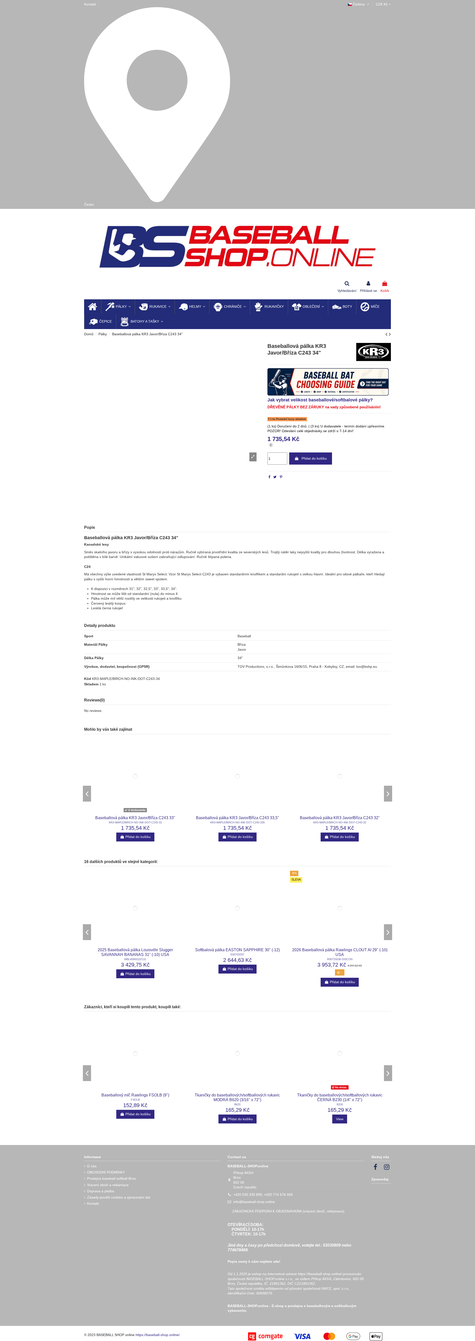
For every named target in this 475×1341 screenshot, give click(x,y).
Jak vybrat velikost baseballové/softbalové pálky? (320, 399)
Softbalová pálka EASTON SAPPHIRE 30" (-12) (237, 946)
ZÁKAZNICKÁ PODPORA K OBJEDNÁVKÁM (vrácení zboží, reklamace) (288, 1207)
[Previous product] (387, 334)
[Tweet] (275, 477)
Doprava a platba (100, 1187)
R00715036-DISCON (340, 955)
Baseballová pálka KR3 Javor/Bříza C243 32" (340, 818)
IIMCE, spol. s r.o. (335, 1284)
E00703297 (237, 950)
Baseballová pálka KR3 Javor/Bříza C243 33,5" (237, 818)
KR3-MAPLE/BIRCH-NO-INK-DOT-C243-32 (339, 823)
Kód (87, 679)
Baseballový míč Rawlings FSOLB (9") (135, 1091)
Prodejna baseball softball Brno (111, 1174)
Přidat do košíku (314, 458)
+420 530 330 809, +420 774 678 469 (263, 1191)
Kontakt (90, 4)
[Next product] (390, 334)
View (339, 1115)
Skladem (91, 685)
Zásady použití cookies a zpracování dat (118, 1193)
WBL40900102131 (135, 955)
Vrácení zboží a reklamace (108, 1181)
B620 (237, 1100)
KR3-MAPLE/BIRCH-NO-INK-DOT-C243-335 (237, 823)
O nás (91, 1162)
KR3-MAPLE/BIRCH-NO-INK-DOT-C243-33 (135, 823)
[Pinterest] (281, 477)
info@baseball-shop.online (254, 1198)
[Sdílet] (269, 477)
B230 (340, 1100)
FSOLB (135, 1095)
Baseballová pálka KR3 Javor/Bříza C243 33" (135, 818)
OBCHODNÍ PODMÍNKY (106, 1168)
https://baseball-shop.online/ (320, 1270)
